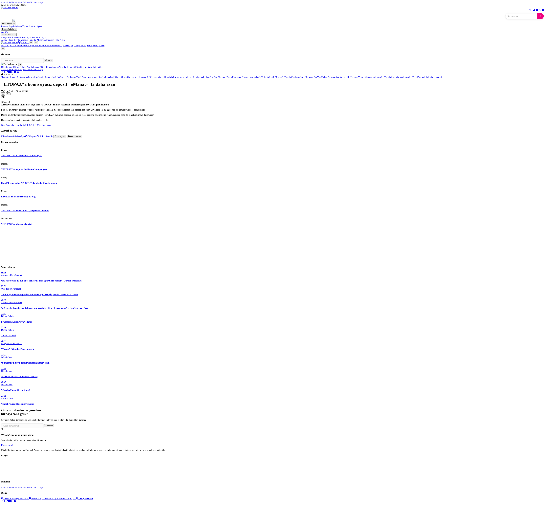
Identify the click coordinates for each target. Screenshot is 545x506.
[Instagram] (530, 10)
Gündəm (5, 45)
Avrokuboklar (8, 35)
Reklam (26, 2)
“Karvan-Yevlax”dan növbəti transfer (366, 77)
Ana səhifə (6, 2)
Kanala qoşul (7, 445)
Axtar (49, 60)
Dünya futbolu (8, 29)
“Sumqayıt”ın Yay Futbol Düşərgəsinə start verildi (327, 77)
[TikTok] (534, 10)
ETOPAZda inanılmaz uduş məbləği (18, 196)
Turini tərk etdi (267, 77)
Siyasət (13, 45)
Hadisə (49, 45)
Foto (57, 40)
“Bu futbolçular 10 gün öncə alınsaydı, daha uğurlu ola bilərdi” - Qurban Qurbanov (38, 77)
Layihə (17, 40)
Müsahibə (41, 40)
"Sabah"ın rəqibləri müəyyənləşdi (427, 77)
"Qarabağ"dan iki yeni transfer (397, 77)
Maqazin (50, 40)
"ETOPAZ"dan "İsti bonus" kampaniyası (21, 155)
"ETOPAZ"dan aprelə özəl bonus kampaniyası (24, 169)
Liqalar (39, 26)
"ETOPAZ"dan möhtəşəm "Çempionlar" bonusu (25, 210)
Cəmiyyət (41, 45)
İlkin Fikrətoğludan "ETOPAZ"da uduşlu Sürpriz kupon (29, 183)
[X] (18, 72)
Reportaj (32, 40)
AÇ (2, 32)
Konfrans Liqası (39, 37)
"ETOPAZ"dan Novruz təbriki (16, 224)
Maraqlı (90, 45)
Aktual (4, 40)
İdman (10, 40)
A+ (8, 94)
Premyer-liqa (7, 26)
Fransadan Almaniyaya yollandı (246, 77)
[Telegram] (543, 10)
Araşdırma (32, 45)
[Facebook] (532, 10)
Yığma (25, 26)
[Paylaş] (3, 96)
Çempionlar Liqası (9, 37)
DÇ (6, 32)
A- (3, 94)
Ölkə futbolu (7, 24)
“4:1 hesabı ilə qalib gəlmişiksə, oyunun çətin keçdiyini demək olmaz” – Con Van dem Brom (190, 77)
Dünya (77, 45)
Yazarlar (24, 40)
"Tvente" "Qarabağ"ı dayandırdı (289, 77)
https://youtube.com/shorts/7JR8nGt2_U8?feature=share (26, 125)
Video (62, 40)
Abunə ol (49, 426)
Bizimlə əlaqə (36, 2)
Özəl (96, 45)
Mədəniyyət (68, 45)
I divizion (17, 26)
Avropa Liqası (24, 37)
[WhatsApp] (540, 10)
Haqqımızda (16, 2)
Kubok (32, 26)
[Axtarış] (31, 42)
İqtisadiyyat (21, 45)
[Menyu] (36, 42)
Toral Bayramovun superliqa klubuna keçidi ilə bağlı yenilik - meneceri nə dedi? (112, 77)
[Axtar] (540, 16)
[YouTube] (537, 10)
